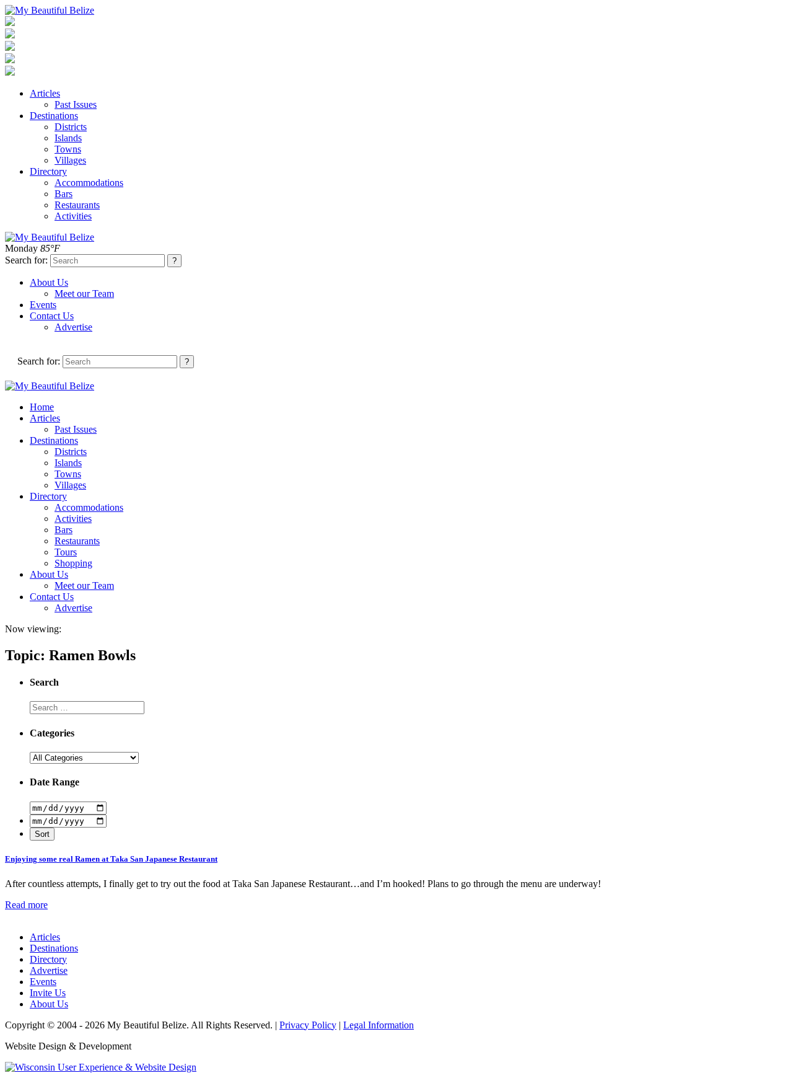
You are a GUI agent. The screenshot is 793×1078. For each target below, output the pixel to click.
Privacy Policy (307, 1025)
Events (43, 304)
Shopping (73, 563)
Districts (71, 126)
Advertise (73, 327)
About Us (49, 282)
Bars (63, 193)
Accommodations (89, 182)
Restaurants (77, 205)
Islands (68, 138)
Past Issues (76, 104)
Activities (73, 216)
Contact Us (52, 316)
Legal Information (378, 1025)
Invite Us (48, 992)
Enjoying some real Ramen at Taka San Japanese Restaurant (111, 859)
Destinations (54, 115)
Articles (45, 93)
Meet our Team (84, 293)
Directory (48, 171)
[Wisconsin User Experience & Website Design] (100, 1067)
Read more (26, 904)
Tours (66, 552)
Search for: (26, 260)
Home (42, 407)
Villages (70, 160)
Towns (68, 149)
